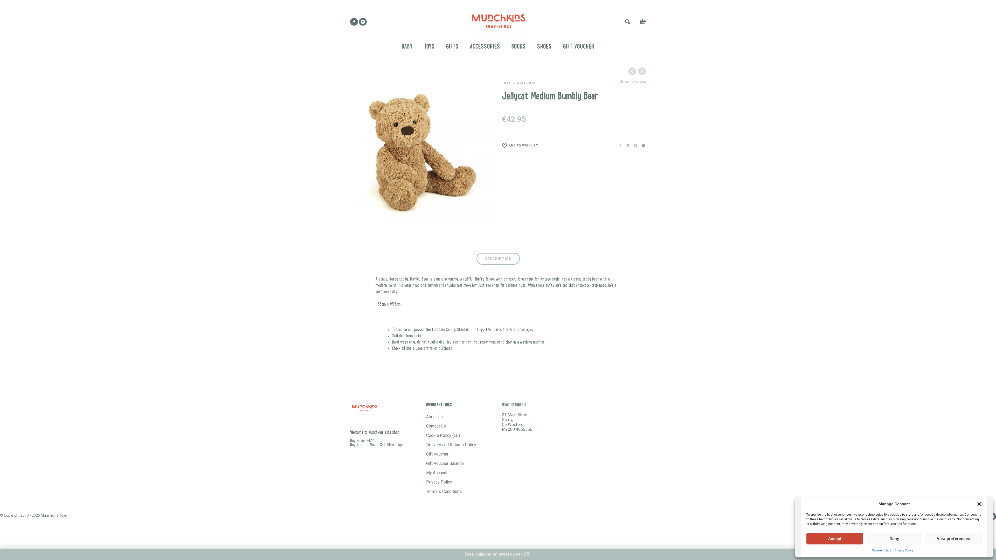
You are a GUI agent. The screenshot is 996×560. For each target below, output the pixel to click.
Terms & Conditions (444, 491)
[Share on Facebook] (618, 145)
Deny (894, 538)
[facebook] (354, 22)
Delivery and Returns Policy (451, 444)
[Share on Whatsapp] (642, 145)
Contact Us (436, 426)
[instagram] (363, 22)
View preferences (953, 538)
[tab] (498, 260)
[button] (979, 504)
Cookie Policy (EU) (443, 435)
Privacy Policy (904, 550)
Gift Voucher (437, 454)
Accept (834, 538)
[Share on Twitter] (626, 145)
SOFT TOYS (526, 83)
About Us (434, 416)
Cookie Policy (881, 550)
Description (498, 259)
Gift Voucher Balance (445, 463)
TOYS (506, 83)
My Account (436, 472)
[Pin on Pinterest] (634, 145)
